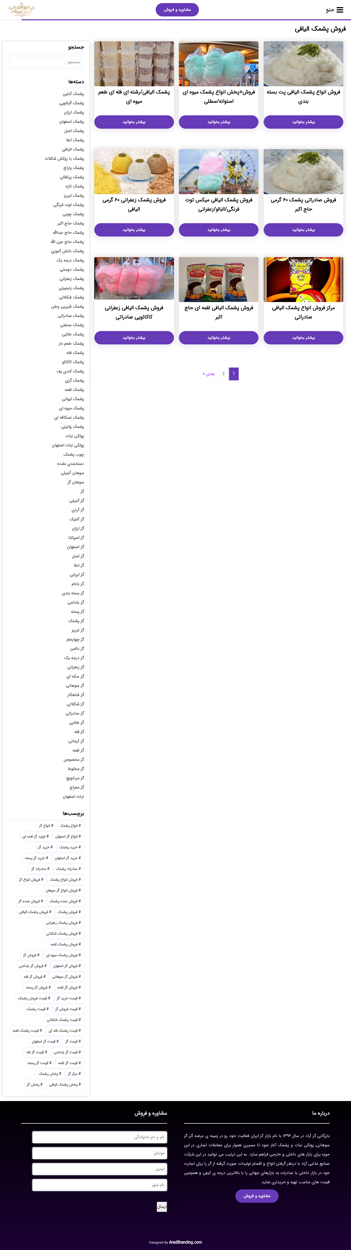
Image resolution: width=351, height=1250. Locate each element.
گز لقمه (78, 750)
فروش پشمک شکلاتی (62, 933)
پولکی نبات (75, 436)
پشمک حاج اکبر (71, 223)
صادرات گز (38, 869)
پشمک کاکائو (73, 362)
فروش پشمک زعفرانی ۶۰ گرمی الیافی (134, 204)
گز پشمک (76, 621)
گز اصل (78, 556)
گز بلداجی (76, 602)
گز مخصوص (74, 759)
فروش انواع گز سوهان (62, 890)
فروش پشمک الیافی (33, 912)
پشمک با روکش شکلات (64, 158)
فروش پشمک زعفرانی (62, 923)
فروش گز (29, 955)
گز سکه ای (75, 676)
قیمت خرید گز (67, 998)
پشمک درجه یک (70, 260)
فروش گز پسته (37, 987)
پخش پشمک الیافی (63, 1084)
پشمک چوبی (73, 214)
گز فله (79, 732)
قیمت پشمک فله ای (63, 1030)
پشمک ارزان (74, 112)
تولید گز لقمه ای (33, 836)
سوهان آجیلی (72, 473)
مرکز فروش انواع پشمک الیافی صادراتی (303, 312)
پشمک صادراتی (71, 316)
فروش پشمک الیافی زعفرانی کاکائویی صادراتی (134, 312)
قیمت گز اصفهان (44, 1041)
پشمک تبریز (74, 195)
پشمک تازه (75, 186)
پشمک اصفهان (71, 121)
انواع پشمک (69, 826)
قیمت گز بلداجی (66, 1052)
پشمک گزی (74, 380)
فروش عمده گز (29, 901)
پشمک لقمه (74, 390)
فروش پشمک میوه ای (62, 955)
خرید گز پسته (35, 858)
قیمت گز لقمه (68, 1063)
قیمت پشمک (35, 1009)
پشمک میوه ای (71, 408)
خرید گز (44, 847)
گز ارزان (78, 528)
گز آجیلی (76, 500)
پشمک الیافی (73, 149)
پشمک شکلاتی (71, 297)
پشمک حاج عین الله (67, 242)
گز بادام (78, 584)
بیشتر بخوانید (303, 122)
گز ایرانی (77, 574)
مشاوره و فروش (177, 9)
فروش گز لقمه (67, 987)
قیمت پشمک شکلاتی (62, 1020)
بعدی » (209, 374)
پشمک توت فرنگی (68, 205)
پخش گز (33, 1084)
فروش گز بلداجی (31, 966)
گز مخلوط (76, 769)
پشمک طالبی (73, 334)
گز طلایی (76, 722)
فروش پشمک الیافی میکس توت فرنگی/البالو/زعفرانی (218, 204)
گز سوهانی (75, 685)
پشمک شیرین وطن (67, 306)
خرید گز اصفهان (66, 858)
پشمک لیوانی (73, 399)
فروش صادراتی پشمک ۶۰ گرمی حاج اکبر (303, 204)
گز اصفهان (75, 547)
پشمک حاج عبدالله (68, 232)
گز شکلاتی (75, 704)
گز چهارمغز (75, 639)
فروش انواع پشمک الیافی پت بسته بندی (303, 96)
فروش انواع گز (29, 879)
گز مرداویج (75, 778)
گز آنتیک (77, 519)
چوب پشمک (73, 454)
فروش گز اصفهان (65, 966)
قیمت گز (71, 1041)
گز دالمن (77, 648)
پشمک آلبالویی (71, 103)
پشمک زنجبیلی (71, 288)
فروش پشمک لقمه (64, 944)
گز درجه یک (74, 658)
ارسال (162, 1207)
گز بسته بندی (73, 593)
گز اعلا (79, 565)
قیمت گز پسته (37, 1063)
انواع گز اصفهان (66, 836)
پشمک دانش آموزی (67, 251)
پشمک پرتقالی (72, 177)
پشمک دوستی (72, 269)
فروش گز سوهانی (65, 977)
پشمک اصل (74, 131)
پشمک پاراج (73, 168)
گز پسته (77, 611)
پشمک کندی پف (70, 371)
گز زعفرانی (75, 667)
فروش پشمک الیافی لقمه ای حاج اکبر (218, 312)
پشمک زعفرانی (72, 279)
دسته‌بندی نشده (70, 463)
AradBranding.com (185, 1242)
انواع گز (44, 826)
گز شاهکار (75, 695)
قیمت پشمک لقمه (26, 1030)
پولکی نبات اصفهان (68, 445)
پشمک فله (75, 353)
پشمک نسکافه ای (69, 417)
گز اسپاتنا (76, 537)
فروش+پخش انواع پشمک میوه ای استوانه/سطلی (219, 96)
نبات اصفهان (73, 796)
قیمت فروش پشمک (32, 998)
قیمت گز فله (35, 1052)
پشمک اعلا (75, 140)
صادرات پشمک (67, 869)
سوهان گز (76, 482)
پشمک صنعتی (72, 325)
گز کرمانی (76, 741)
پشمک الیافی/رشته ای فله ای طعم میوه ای (134, 96)
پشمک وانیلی (72, 427)
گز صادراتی (75, 713)
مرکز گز (73, 1074)
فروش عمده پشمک (64, 901)
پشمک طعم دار (71, 343)
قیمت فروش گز (66, 1009)
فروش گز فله (33, 977)
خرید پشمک (68, 847)
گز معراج (77, 787)
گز (82, 491)
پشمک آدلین (73, 94)
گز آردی (78, 510)
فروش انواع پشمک (64, 879)
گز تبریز (78, 630)
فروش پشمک (68, 912)
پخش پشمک (48, 1074)
